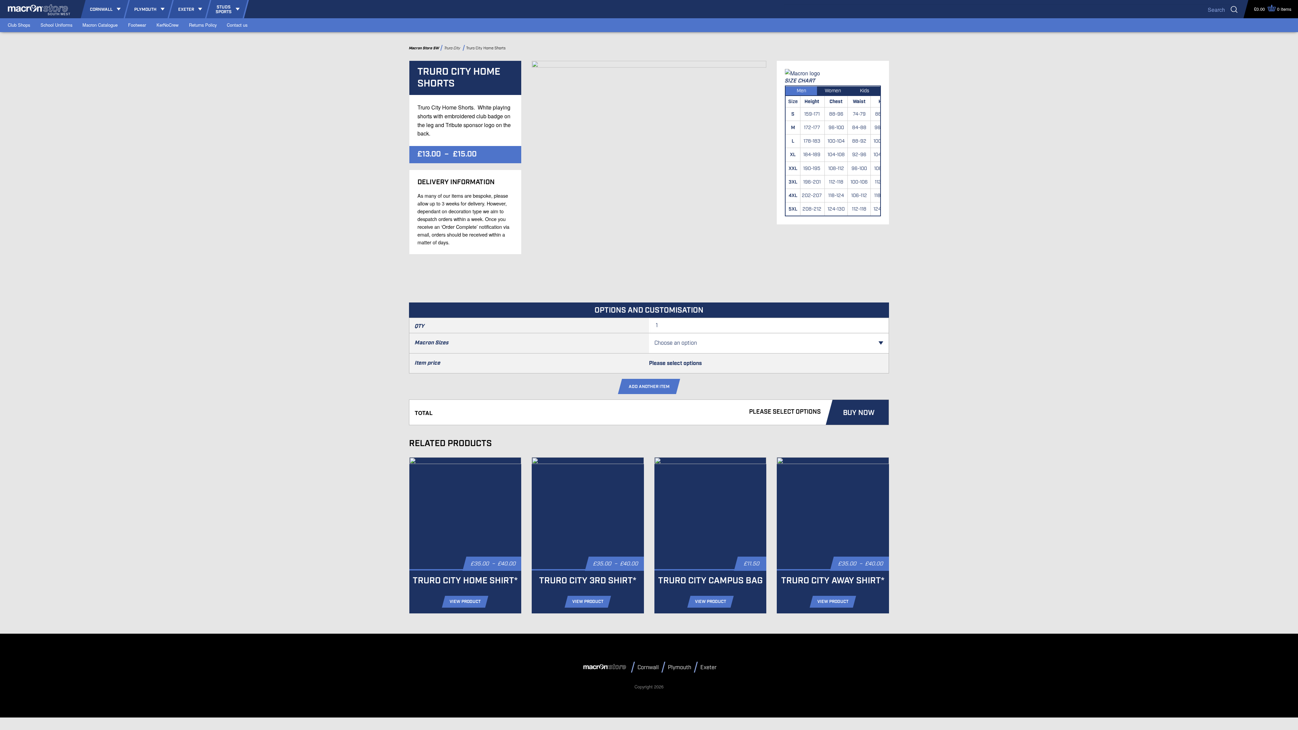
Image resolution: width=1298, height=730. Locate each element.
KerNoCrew (167, 25)
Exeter (708, 667)
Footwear (137, 25)
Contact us (237, 25)
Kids (864, 91)
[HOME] (606, 666)
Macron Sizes (432, 342)
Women (833, 91)
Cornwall (648, 667)
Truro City (452, 48)
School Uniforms (56, 25)
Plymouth (679, 667)
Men (801, 91)
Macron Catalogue (100, 25)
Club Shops (19, 25)
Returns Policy (203, 25)
